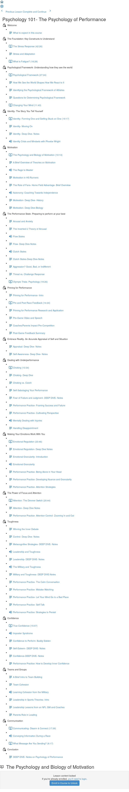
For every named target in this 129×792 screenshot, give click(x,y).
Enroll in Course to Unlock (64, 783)
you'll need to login (77, 778)
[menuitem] (2, 7)
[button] (2, 2)
